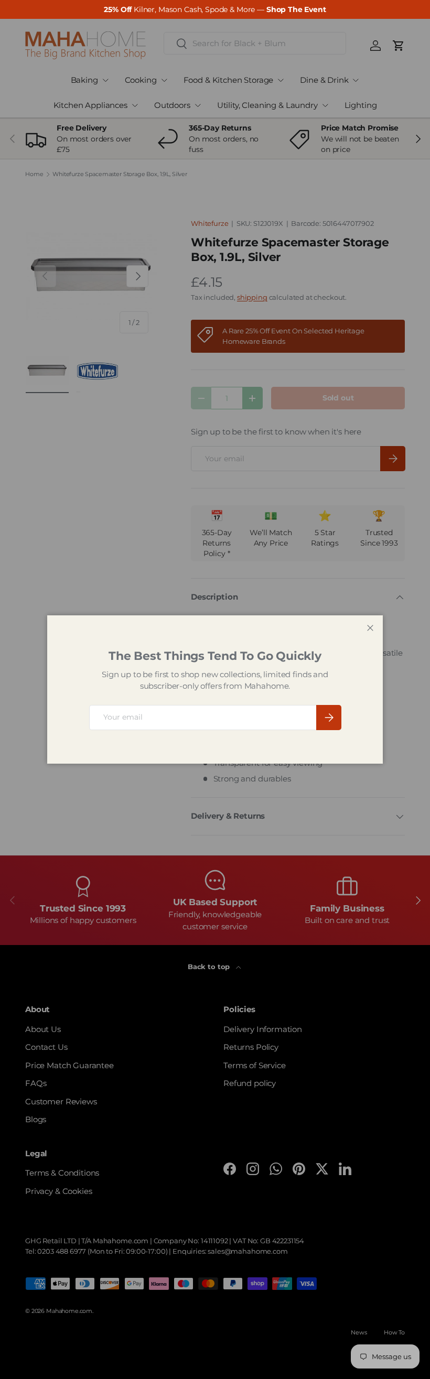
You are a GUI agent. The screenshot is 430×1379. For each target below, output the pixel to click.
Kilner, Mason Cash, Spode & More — (215, 9)
